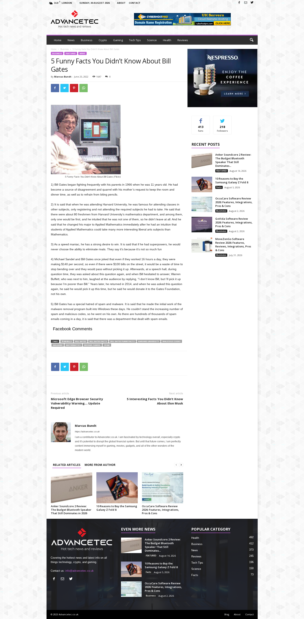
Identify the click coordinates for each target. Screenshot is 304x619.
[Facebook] (239, 3)
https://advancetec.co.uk (87, 431)
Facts (219, 187)
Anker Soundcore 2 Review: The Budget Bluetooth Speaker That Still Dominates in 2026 (71, 509)
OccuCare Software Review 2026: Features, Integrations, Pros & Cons (160, 509)
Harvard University (148, 341)
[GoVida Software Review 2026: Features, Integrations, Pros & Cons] (201, 224)
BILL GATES (80, 341)
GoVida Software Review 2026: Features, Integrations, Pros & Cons (234, 222)
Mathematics (73, 345)
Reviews (182, 40)
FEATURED (71, 53)
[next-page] (181, 465)
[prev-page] (176, 465)
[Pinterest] (74, 88)
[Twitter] (252, 3)
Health (167, 40)
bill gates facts (98, 341)
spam (107, 345)
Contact (134, 2)
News (71, 40)
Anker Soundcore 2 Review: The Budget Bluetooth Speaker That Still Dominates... (233, 160)
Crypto (103, 40)
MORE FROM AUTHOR (100, 465)
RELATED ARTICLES (66, 465)
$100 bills (67, 341)
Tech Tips (135, 40)
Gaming (118, 40)
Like (200, 118)
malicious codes (172, 341)
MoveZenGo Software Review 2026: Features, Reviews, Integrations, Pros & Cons (233, 244)
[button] (251, 40)
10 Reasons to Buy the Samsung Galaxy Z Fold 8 (116, 508)
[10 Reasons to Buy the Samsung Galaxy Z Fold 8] (117, 487)
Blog (226, 614)
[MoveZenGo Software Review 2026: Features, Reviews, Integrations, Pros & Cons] (201, 245)
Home (57, 40)
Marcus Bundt (62, 76)
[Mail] (245, 3)
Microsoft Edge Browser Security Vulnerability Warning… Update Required (77, 403)
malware (57, 345)
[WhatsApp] (83, 88)
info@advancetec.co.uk (79, 570)
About (121, 2)
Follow (222, 118)
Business (86, 40)
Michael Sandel (92, 345)
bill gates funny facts (122, 341)
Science (152, 40)
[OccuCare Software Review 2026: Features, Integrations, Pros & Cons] (162, 487)
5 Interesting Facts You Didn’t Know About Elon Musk (155, 401)
